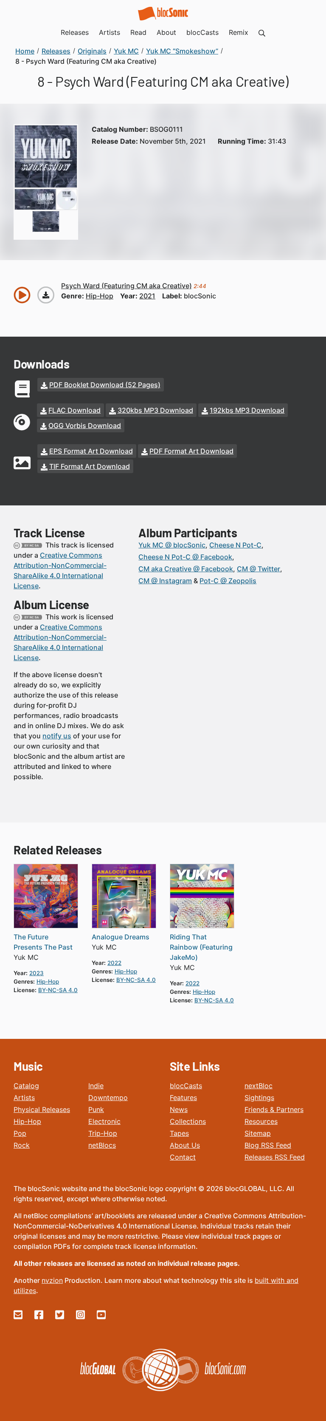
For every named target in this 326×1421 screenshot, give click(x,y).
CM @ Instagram (165, 580)
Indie (96, 1085)
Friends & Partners (274, 1109)
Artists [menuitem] (109, 32)
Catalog (26, 1085)
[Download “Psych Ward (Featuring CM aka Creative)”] (45, 294)
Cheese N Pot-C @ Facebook (185, 557)
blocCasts (186, 1085)
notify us (56, 736)
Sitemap (257, 1133)
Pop (20, 1133)
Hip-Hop (27, 1121)
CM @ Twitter (258, 568)
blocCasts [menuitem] (202, 32)
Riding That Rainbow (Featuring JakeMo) (201, 947)
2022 (114, 962)
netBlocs (102, 1145)
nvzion (52, 1280)
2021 (147, 296)
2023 (36, 973)
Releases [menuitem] (75, 32)
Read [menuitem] (138, 32)
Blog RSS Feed (267, 1145)
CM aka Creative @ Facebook (185, 568)
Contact (183, 1157)
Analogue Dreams (120, 937)
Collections (188, 1121)
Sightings (259, 1097)
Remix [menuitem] (238, 32)
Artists (24, 1097)
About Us (185, 1145)
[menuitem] (262, 32)
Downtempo (108, 1097)
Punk (96, 1109)
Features (183, 1097)
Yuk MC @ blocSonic (171, 545)
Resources (261, 1121)
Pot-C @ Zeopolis (228, 580)
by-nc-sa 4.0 (58, 990)
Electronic (104, 1121)
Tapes (179, 1133)
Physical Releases (42, 1109)
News (179, 1109)
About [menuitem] (166, 32)
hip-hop (99, 296)
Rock (22, 1145)
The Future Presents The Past (43, 942)
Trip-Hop (102, 1133)
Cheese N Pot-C (235, 545)
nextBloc (258, 1085)
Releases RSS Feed (274, 1157)
